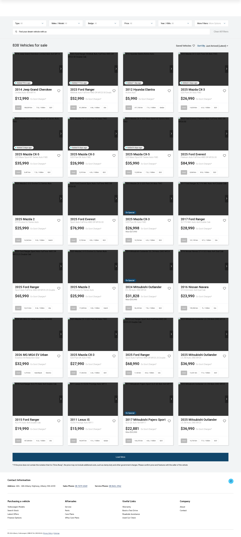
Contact (183, 510)
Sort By (201, 45)
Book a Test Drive (130, 510)
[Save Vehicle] (58, 91)
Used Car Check (129, 517)
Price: (126, 23)
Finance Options (15, 517)
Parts (67, 510)
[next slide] (61, 69)
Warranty (126, 507)
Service (68, 507)
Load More (120, 457)
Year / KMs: (166, 23)
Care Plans (69, 514)
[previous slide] (14, 69)
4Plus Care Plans (72, 517)
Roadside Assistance (131, 514)
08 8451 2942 (115, 486)
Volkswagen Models (16, 507)
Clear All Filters (221, 31)
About (182, 507)
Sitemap (56, 533)
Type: (17, 23)
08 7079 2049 (81, 486)
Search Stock (13, 510)
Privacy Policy (48, 533)
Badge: (91, 23)
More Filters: (202, 23)
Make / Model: (58, 23)
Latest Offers (13, 514)
